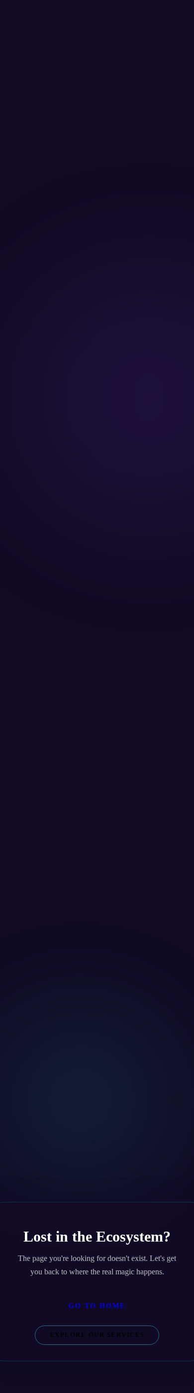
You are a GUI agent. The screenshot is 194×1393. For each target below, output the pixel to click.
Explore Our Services (97, 1334)
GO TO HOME (97, 1306)
